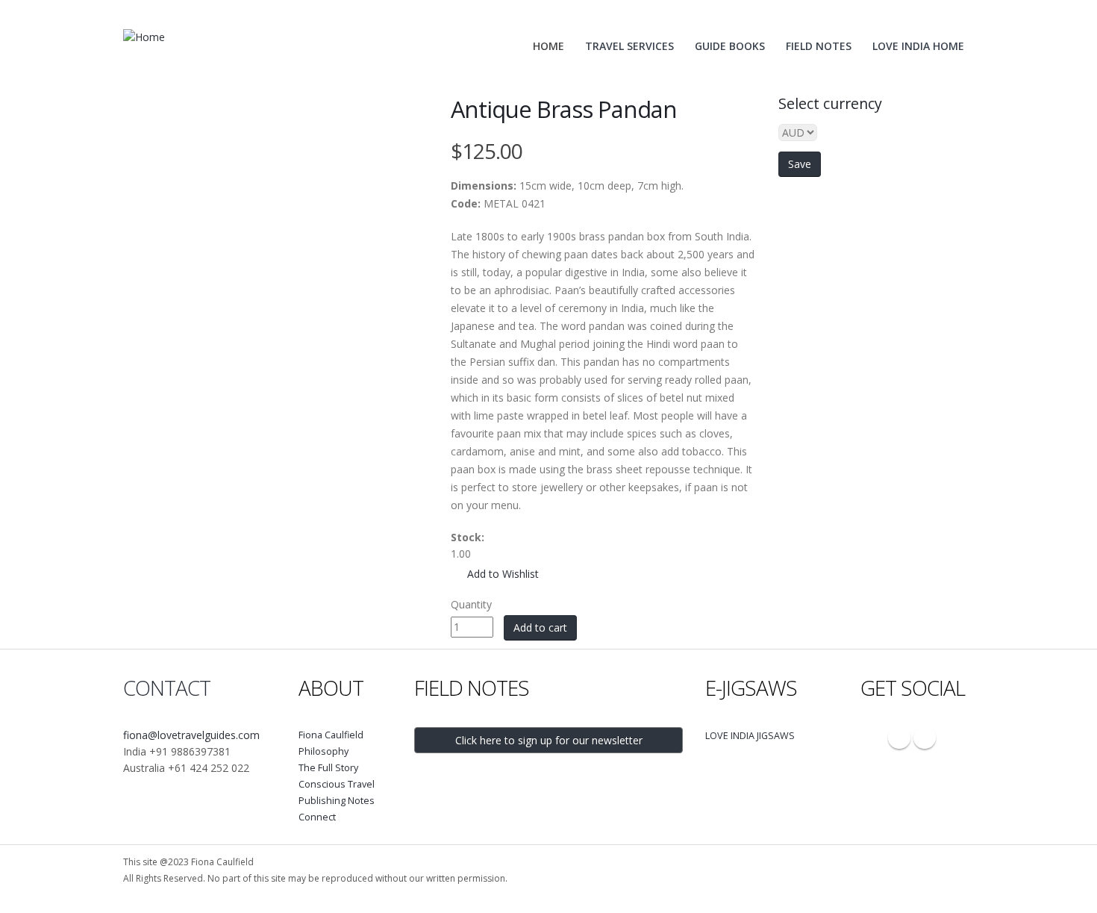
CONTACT (166, 687)
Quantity (471, 604)
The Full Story (328, 767)
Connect (317, 817)
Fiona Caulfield (331, 735)
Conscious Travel (337, 784)
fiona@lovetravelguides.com (191, 735)
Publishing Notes (337, 800)
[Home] (149, 36)
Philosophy (324, 751)
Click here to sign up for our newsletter (549, 740)
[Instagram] (899, 737)
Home (548, 46)
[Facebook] (924, 737)
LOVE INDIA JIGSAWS (750, 735)
